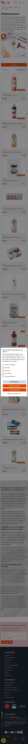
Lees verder (13, 361)
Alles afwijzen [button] (14, 382)
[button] (14, 394)
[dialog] (14, 372)
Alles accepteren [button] (14, 390)
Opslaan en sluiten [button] (14, 386)
